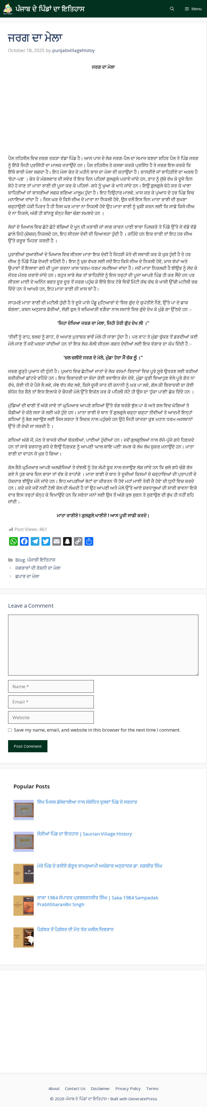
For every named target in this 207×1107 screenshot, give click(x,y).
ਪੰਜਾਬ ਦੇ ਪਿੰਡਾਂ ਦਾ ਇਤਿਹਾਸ (50, 8)
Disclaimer (100, 1088)
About (54, 1088)
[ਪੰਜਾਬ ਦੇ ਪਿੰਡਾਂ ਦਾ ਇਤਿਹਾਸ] (8, 9)
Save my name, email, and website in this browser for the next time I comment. (97, 730)
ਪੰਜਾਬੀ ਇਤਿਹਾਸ (41, 560)
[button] (172, 9)
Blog (20, 560)
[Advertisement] (103, 115)
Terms (152, 1088)
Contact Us (75, 1088)
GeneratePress (142, 1098)
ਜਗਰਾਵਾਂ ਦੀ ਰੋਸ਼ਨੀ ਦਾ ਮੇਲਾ (38, 568)
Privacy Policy (128, 1088)
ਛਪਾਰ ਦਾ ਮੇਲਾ (27, 576)
